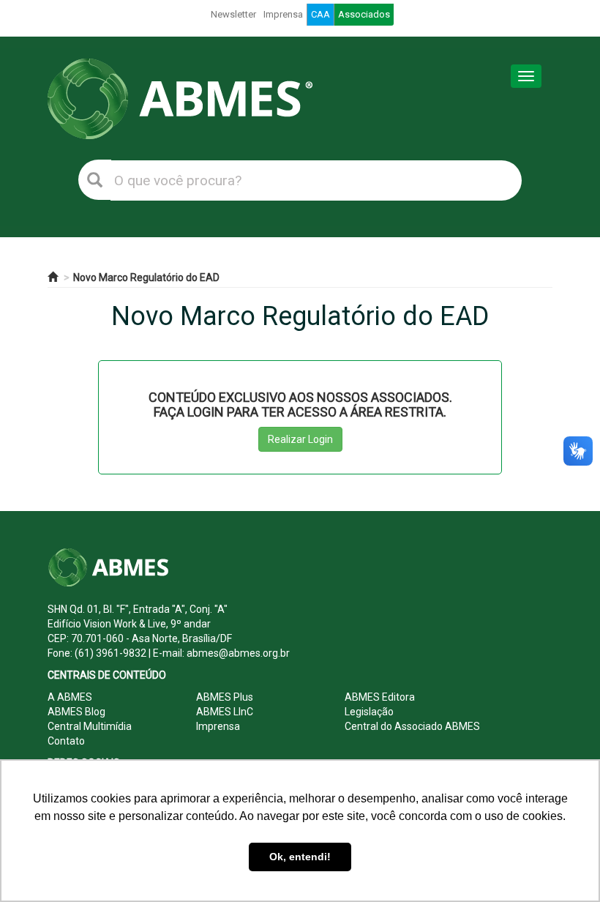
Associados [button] (364, 14)
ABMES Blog (76, 712)
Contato (66, 741)
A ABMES (70, 697)
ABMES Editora (380, 697)
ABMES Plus (224, 697)
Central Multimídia (90, 726)
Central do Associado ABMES (412, 726)
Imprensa (283, 14)
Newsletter (233, 14)
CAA (320, 14)
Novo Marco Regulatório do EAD (146, 277)
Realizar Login (300, 439)
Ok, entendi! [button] (300, 856)
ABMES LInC (224, 712)
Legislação (369, 712)
